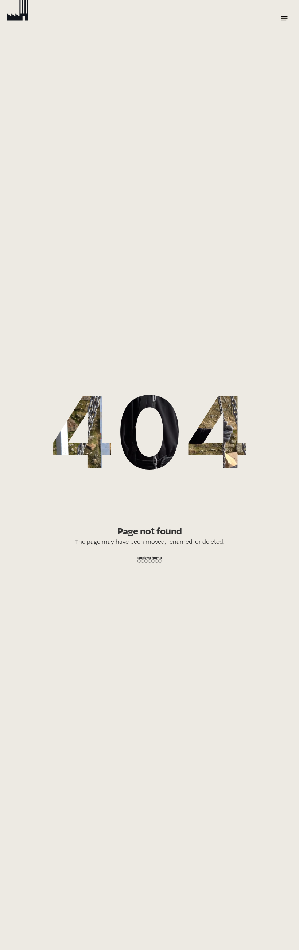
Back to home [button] (149, 557)
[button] (284, 18)
